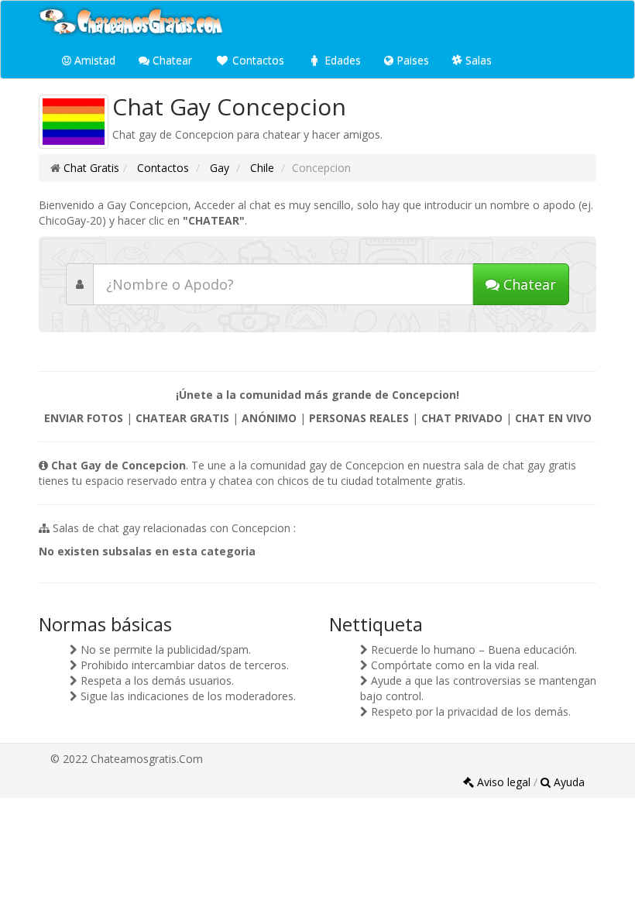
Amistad (93, 60)
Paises (411, 60)
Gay (218, 167)
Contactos (256, 60)
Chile (260, 167)
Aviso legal (504, 782)
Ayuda (568, 782)
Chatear (170, 60)
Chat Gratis (91, 167)
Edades (341, 60)
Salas (477, 60)
